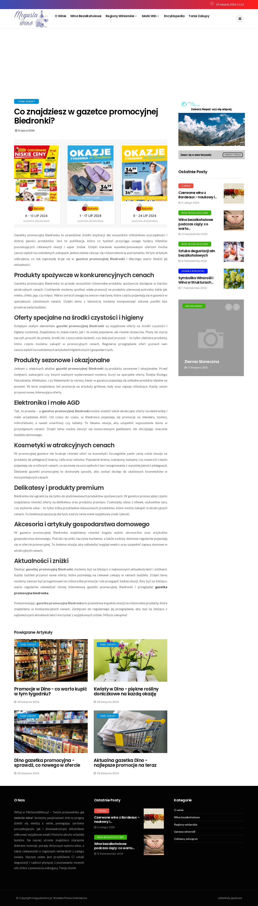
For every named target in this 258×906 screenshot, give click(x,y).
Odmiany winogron (186, 838)
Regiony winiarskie (120, 16)
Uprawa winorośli (193, 271)
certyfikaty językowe (230, 898)
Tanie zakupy (198, 16)
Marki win (149, 16)
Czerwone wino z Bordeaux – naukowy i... (197, 195)
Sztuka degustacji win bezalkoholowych (196, 253)
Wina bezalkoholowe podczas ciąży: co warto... (195, 224)
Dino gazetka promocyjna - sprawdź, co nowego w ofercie (47, 762)
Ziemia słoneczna (201, 361)
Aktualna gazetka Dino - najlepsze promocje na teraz (125, 762)
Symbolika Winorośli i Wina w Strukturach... (195, 280)
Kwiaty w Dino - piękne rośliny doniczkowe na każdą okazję (126, 691)
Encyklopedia (174, 16)
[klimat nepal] (211, 129)
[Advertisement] (129, 68)
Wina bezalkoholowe (86, 16)
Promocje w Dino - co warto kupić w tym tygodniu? (50, 691)
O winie (60, 16)
